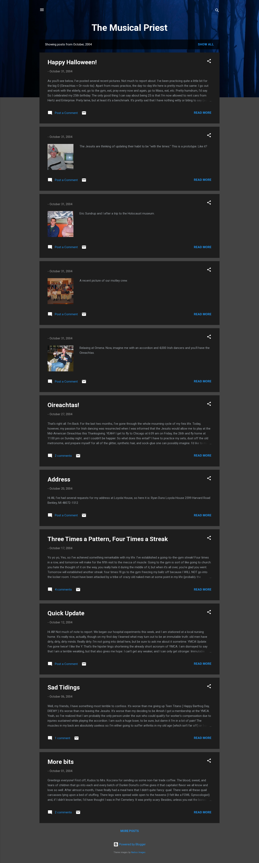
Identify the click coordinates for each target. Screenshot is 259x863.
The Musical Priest (130, 27)
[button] (209, 62)
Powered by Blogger (132, 844)
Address (59, 479)
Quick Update (66, 613)
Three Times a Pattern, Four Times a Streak (108, 538)
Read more (202, 113)
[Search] (217, 11)
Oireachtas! (63, 404)
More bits (61, 761)
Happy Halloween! (72, 62)
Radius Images (138, 852)
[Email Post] (84, 114)
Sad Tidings (64, 687)
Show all (206, 44)
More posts (129, 831)
